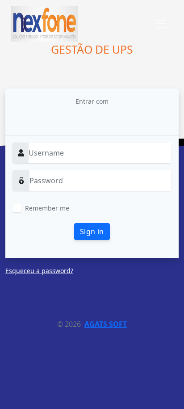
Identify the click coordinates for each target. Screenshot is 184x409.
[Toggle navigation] (160, 24)
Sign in (92, 231)
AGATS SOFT (105, 324)
